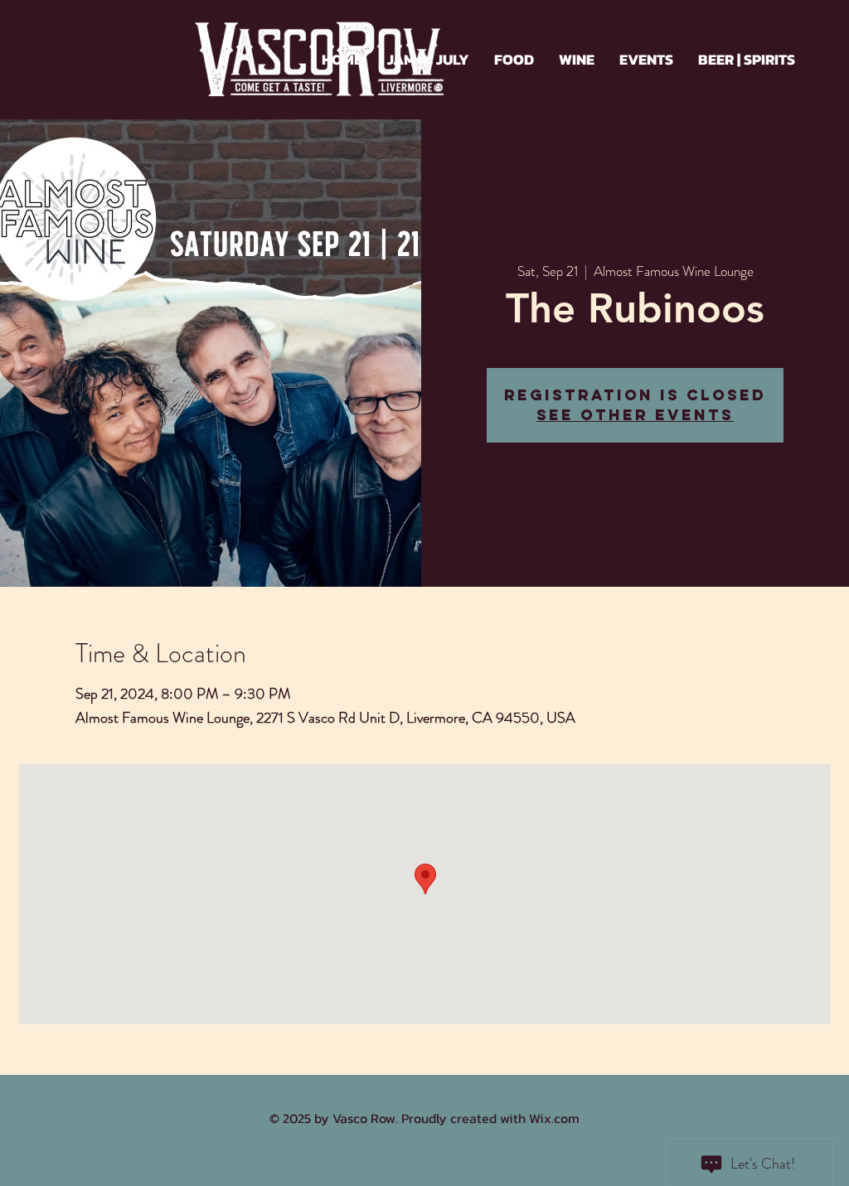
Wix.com (554, 1118)
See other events (635, 414)
